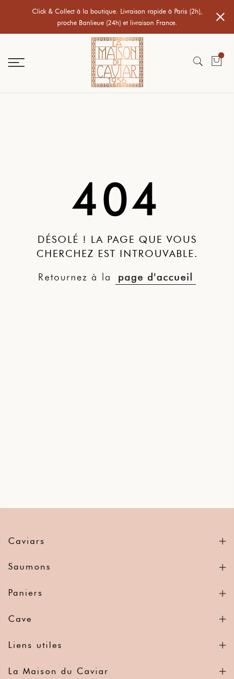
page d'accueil (155, 277)
